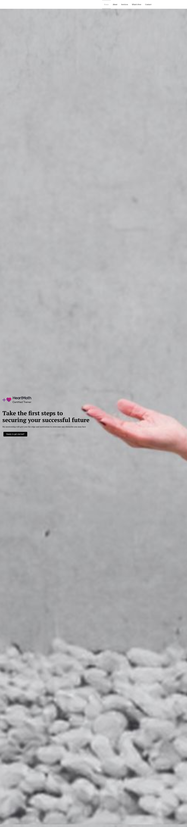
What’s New (136, 4)
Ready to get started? (15, 434)
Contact (148, 4)
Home (106, 4)
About (115, 4)
